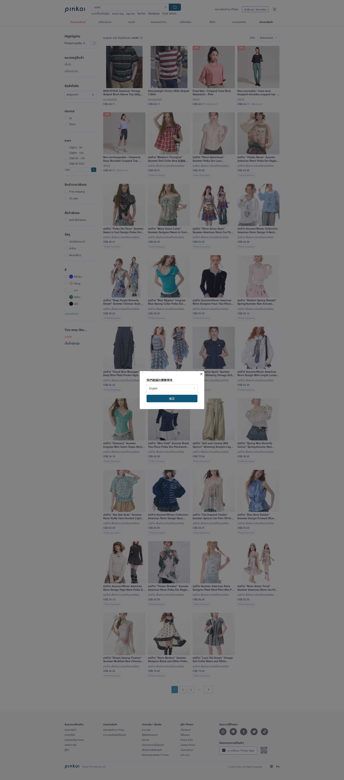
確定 (172, 398)
